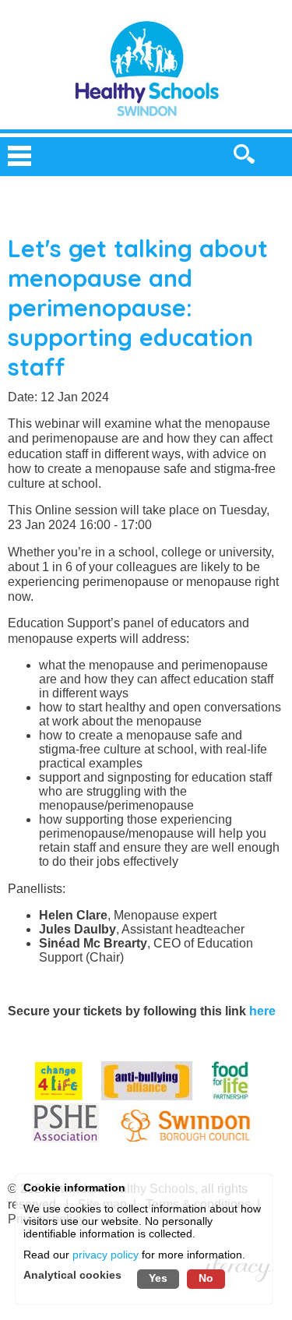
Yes (158, 1278)
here (262, 1011)
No (206, 1278)
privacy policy (105, 1255)
